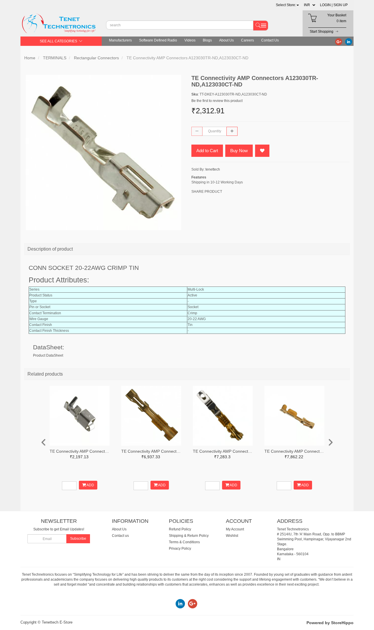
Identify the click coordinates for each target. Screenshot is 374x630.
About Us (226, 40)
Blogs (207, 40)
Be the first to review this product (217, 101)
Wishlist (232, 536)
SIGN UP (340, 5)
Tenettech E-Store (57, 622)
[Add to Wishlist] (262, 151)
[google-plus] (338, 41)
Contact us (120, 536)
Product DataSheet (48, 355)
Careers (247, 40)
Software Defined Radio (158, 40)
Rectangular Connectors (96, 57)
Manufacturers (120, 40)
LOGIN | (326, 5)
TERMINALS (54, 57)
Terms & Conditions (184, 542)
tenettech (212, 169)
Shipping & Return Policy (189, 536)
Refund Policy (180, 529)
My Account (235, 529)
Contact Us (270, 40)
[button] (287, 5)
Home (29, 57)
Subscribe (78, 539)
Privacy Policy (180, 548)
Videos (189, 40)
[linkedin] (348, 41)
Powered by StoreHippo (330, 622)
